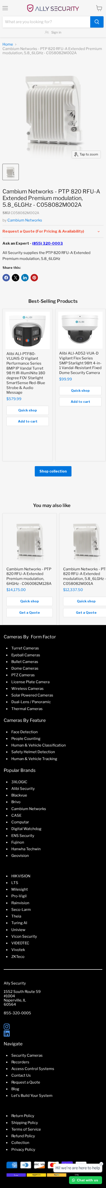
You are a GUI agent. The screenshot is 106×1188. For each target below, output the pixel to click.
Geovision (20, 855)
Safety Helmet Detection (33, 752)
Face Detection (24, 732)
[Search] (97, 22)
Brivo (15, 802)
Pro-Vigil (19, 896)
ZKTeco (17, 956)
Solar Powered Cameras (32, 695)
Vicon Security (24, 936)
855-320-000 (16, 1013)
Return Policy (22, 1116)
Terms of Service (26, 1129)
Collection (20, 1142)
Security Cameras (27, 1055)
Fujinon (17, 842)
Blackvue (19, 795)
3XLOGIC (19, 782)
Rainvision (20, 903)
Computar (20, 822)
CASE (16, 815)
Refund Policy (23, 1136)
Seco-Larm (21, 909)
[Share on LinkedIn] (25, 277)
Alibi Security (23, 788)
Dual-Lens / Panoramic (31, 702)
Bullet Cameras (24, 662)
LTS (14, 883)
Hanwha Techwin (26, 849)
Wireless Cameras (27, 688)
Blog (15, 1089)
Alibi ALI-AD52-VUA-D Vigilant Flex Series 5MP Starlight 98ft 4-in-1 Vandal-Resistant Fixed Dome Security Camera (80, 363)
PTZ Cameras (23, 675)
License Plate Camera (30, 682)
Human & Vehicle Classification (38, 745)
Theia (16, 916)
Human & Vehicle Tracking (34, 759)
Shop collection (53, 471)
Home (7, 44)
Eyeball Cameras (25, 655)
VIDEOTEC (20, 943)
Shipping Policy (24, 1122)
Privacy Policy (23, 1149)
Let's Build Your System (32, 1095)
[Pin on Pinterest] (34, 277)
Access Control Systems (32, 1069)
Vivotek (18, 950)
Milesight (19, 889)
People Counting (25, 738)
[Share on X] (15, 277)
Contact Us (21, 1075)
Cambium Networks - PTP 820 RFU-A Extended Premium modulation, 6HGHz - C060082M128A (29, 576)
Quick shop (27, 410)
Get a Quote (29, 612)
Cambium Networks (24, 220)
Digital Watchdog (26, 829)
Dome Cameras (24, 668)
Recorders (20, 1062)
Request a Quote (25, 1082)
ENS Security (22, 835)
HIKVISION (20, 876)
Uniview (18, 930)
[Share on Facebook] (6, 277)
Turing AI (19, 923)
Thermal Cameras (27, 709)
